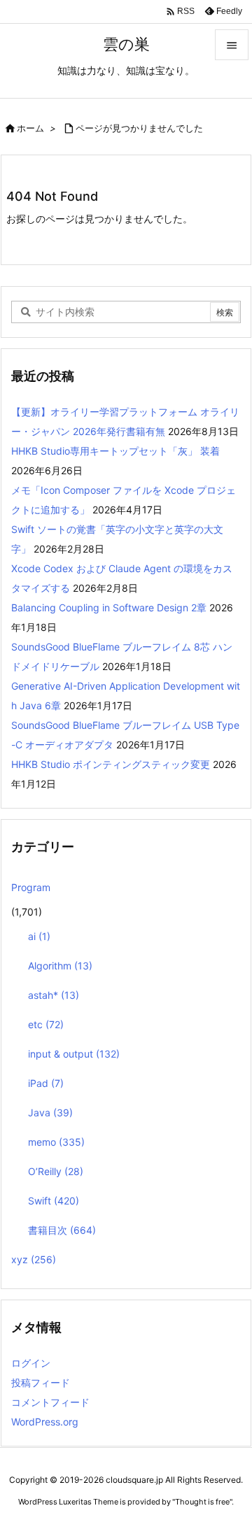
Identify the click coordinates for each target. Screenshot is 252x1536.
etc (46, 1024)
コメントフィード (50, 1402)
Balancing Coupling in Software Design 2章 (108, 607)
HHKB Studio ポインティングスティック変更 (110, 764)
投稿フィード (40, 1382)
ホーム (30, 128)
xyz (33, 1259)
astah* (53, 995)
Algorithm (60, 966)
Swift (53, 1201)
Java (50, 1112)
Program (30, 887)
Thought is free (202, 1502)
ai (39, 936)
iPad (46, 1083)
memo (56, 1142)
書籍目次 (62, 1230)
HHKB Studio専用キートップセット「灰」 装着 (115, 451)
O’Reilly (55, 1171)
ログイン (30, 1363)
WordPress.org (44, 1422)
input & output (74, 1054)
